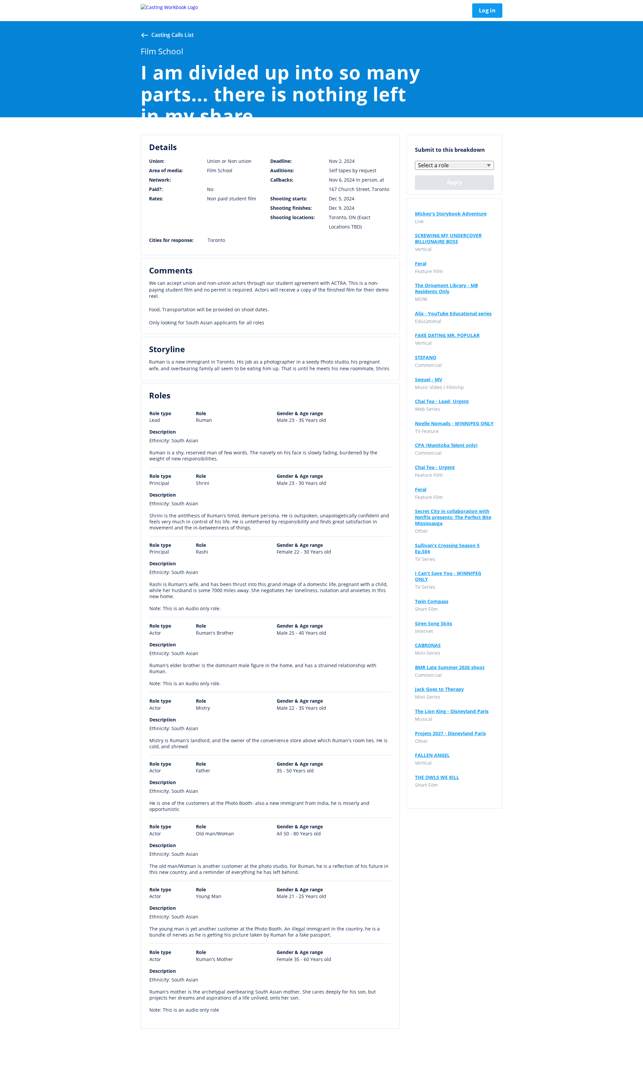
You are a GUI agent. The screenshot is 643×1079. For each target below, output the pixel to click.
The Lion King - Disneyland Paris (452, 711)
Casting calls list (172, 35)
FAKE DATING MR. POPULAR (447, 335)
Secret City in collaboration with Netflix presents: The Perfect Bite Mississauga (453, 517)
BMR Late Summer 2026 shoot (450, 667)
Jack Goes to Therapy (439, 689)
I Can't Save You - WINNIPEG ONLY (448, 576)
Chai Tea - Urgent (435, 467)
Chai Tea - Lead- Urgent (442, 401)
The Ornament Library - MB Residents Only (446, 288)
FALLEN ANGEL (432, 755)
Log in (487, 10)
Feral (420, 264)
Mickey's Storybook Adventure (451, 214)
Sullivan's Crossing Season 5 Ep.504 (447, 549)
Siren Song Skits (433, 624)
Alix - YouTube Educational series (453, 314)
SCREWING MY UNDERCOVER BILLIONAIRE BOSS (448, 239)
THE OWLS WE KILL (437, 777)
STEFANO (425, 358)
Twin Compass (431, 601)
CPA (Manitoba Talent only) (446, 445)
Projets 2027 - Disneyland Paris (450, 734)
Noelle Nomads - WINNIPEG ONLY (454, 424)
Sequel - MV (428, 380)
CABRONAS (428, 645)
